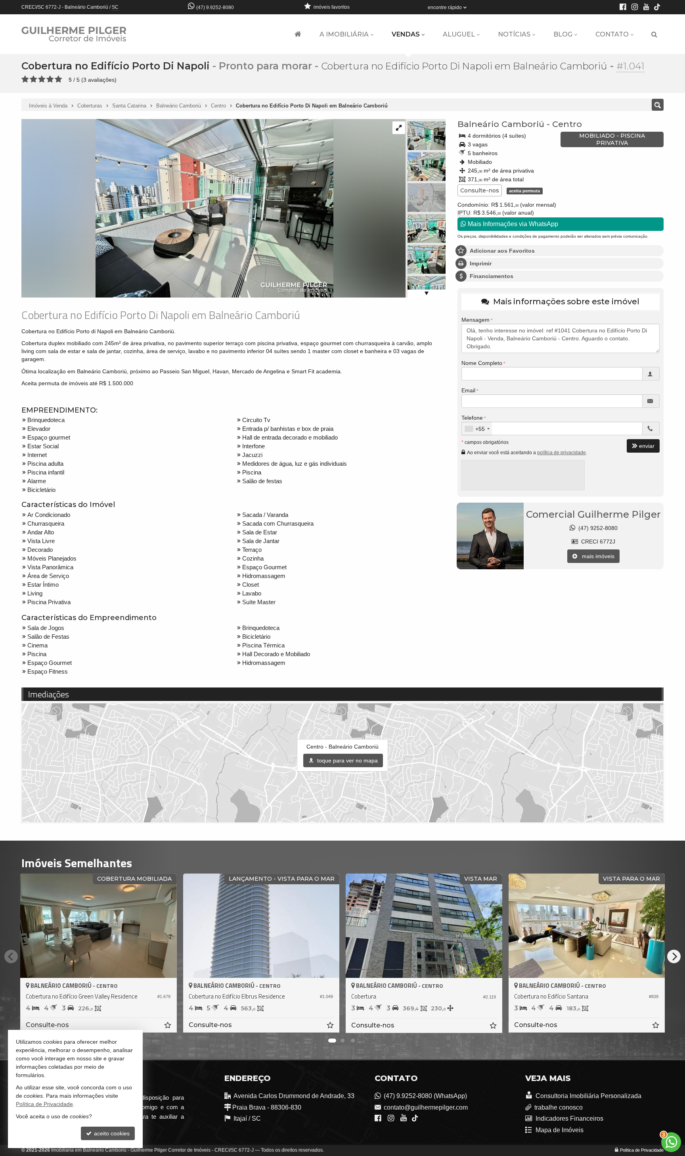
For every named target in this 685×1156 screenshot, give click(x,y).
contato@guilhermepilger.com (426, 1107)
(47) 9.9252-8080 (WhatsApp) (425, 1096)
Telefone (472, 418)
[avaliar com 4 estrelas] (50, 79)
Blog (562, 34)
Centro (567, 124)
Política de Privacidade (642, 1150)
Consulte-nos (479, 190)
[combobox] (477, 429)
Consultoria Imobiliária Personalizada (587, 1096)
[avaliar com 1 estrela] (25, 79)
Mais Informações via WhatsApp (512, 224)
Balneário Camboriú (500, 124)
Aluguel (459, 34)
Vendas (406, 34)
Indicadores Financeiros (568, 1118)
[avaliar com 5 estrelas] (58, 79)
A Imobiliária (344, 34)
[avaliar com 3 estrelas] (42, 79)
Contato (612, 34)
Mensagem (475, 320)
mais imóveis (595, 556)
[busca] (654, 34)
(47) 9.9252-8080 (215, 7)
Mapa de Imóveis (559, 1130)
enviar (646, 446)
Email (468, 390)
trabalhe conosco (558, 1107)
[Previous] (11, 956)
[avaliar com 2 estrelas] (33, 79)
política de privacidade (561, 452)
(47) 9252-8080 (596, 528)
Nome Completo (481, 363)
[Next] (674, 956)
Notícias (514, 34)
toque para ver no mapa (347, 760)
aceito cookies (111, 1133)
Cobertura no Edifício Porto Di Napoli (115, 66)
